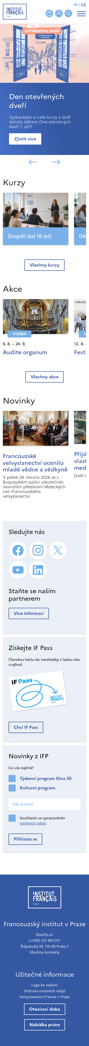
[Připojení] (59, 13)
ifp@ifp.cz (44, 934)
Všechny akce (44, 377)
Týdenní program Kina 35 (46, 778)
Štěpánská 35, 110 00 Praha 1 (44, 946)
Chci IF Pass (26, 727)
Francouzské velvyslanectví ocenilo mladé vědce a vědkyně (35, 463)
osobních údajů (33, 823)
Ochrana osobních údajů (45, 991)
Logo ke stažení (44, 985)
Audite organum (25, 352)
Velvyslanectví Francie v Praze (44, 997)
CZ (83, 5)
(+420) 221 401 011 (44, 940)
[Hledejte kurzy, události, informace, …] (68, 13)
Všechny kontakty (44, 952)
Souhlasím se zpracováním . (42, 820)
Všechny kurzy (44, 265)
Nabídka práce (44, 1024)
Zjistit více (25, 139)
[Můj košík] (49, 13)
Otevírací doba (44, 1009)
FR (75, 5)
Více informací (29, 613)
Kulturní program (37, 788)
